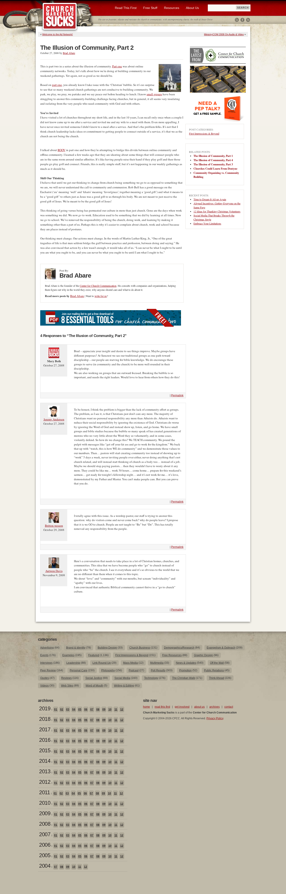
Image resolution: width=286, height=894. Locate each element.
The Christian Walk (183, 678)
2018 (44, 719)
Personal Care (78, 670)
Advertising (47, 647)
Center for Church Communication (98, 285)
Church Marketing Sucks (59, 16)
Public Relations (214, 670)
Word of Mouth (94, 685)
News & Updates (186, 662)
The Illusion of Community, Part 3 (213, 164)
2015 (44, 750)
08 (97, 709)
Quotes (44, 678)
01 (55, 709)
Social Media (122, 678)
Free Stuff (150, 8)
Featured (93, 655)
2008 (44, 824)
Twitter (237, 20)
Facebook (242, 20)
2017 (44, 729)
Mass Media (130, 662)
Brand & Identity (75, 647)
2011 (44, 792)
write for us (101, 296)
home (146, 706)
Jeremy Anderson (54, 419)
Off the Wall (217, 662)
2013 (44, 771)
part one (57, 85)
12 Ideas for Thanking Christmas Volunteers (216, 211)
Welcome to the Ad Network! (57, 34)
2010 (44, 803)
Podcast (134, 670)
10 (109, 709)
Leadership (73, 662)
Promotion (185, 670)
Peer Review (48, 670)
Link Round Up (102, 662)
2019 (44, 708)
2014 (44, 761)
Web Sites (67, 685)
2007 (44, 834)
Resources (171, 8)
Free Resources (172, 655)
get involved (182, 706)
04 (73, 709)
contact (228, 706)
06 (85, 709)
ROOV (61, 150)
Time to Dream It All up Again (209, 199)
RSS (248, 20)
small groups (154, 94)
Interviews (46, 662)
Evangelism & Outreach (221, 647)
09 (103, 709)
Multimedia (157, 662)
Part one (117, 66)
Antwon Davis (54, 571)
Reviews (66, 678)
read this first (162, 706)
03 (67, 709)
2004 (44, 866)
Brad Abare (69, 53)
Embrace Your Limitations (207, 223)
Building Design (107, 647)
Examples (68, 655)
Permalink (177, 395)
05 (79, 709)
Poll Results (158, 670)
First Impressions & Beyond (204, 133)
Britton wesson (54, 526)
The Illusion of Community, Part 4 (213, 160)
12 (121, 709)
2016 (44, 740)
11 (115, 709)
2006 (44, 845)
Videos (44, 685)
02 (61, 709)
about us (199, 706)
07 (91, 709)
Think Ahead (216, 678)
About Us (192, 8)
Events (44, 655)
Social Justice (93, 678)
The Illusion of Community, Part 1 (213, 156)
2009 (44, 813)
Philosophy (108, 670)
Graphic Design (203, 655)
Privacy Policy (214, 718)
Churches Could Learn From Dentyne (215, 168)
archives (214, 706)
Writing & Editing (124, 685)
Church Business (139, 647)
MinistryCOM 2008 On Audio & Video (224, 34)
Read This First (126, 8)
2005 (44, 855)
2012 (44, 782)
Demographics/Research (179, 647)
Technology (151, 678)
